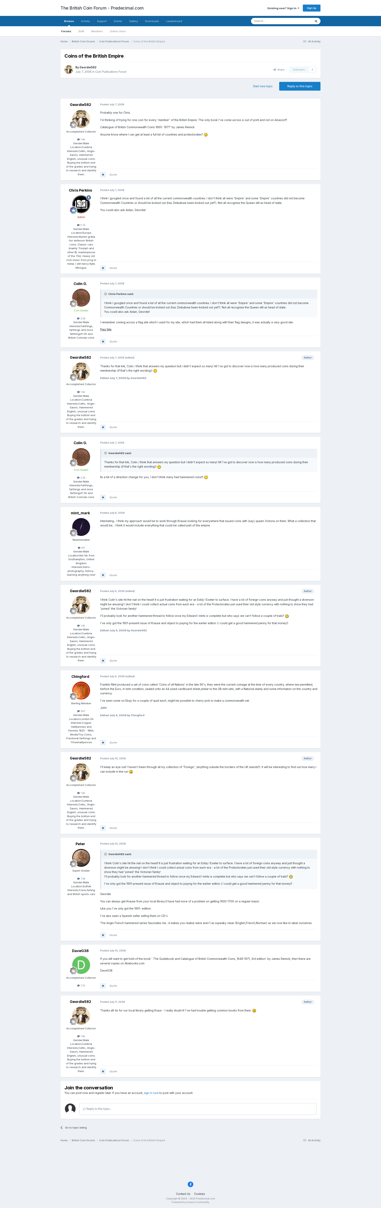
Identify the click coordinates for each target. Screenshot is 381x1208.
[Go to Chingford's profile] (81, 690)
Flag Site (106, 329)
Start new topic (263, 86)
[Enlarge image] (206, 134)
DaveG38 (80, 951)
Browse (69, 21)
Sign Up (311, 8)
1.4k (82, 139)
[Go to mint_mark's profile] (81, 527)
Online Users (118, 31)
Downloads (152, 21)
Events (118, 21)
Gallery (133, 21)
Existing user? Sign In (282, 8)
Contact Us (183, 1193)
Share (280, 69)
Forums (66, 31)
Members (97, 31)
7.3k (82, 878)
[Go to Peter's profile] (81, 858)
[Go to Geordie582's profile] (68, 69)
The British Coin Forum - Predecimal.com (102, 8)
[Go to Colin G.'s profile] (81, 298)
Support (102, 21)
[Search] (316, 21)
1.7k (82, 985)
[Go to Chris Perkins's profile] (81, 204)
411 (82, 547)
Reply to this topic (299, 86)
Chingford (80, 676)
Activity (85, 21)
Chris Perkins (80, 190)
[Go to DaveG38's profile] (81, 965)
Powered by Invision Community (190, 1202)
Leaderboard (174, 21)
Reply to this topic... (99, 1108)
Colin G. (80, 284)
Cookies (199, 1193)
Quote (113, 174)
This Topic (300, 20)
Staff (81, 31)
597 (82, 711)
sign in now (151, 1093)
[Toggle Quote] (106, 293)
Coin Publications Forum (110, 71)
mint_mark (80, 513)
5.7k (83, 225)
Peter (80, 844)
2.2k (83, 318)
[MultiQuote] (103, 174)
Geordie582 (88, 67)
